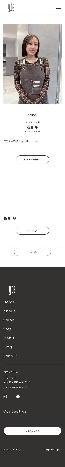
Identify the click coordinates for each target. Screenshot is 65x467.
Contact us (15, 411)
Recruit (10, 355)
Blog (7, 347)
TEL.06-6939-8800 (32, 159)
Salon (9, 320)
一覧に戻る (32, 251)
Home (9, 302)
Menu (8, 338)
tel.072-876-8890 (15, 387)
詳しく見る (32, 230)
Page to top (51, 449)
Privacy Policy (11, 449)
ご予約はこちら (32, 430)
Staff (8, 329)
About (9, 311)
